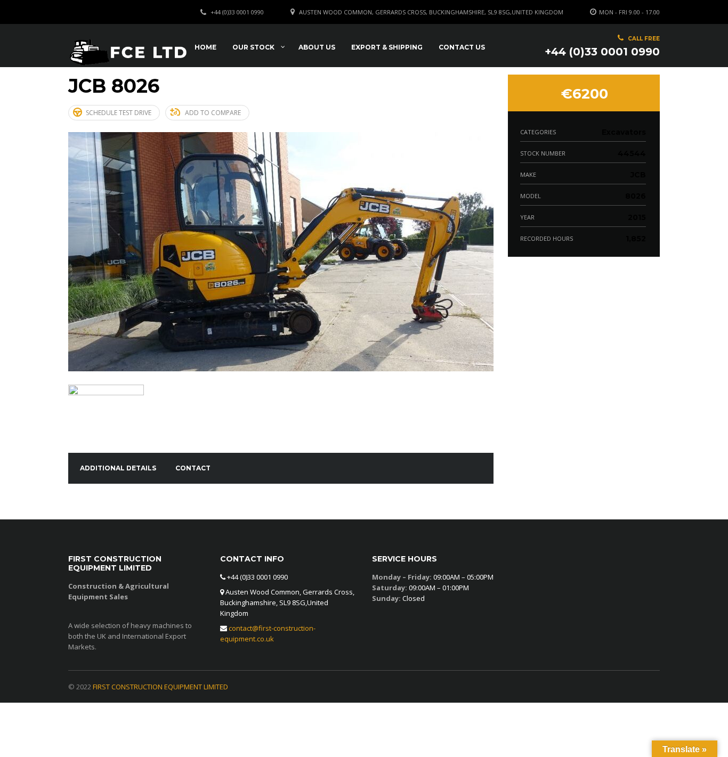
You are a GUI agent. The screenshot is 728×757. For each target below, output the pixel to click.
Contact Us (462, 47)
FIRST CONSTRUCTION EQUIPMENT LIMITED (160, 686)
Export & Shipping (387, 47)
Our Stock (253, 47)
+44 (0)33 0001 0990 (237, 12)
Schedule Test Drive (118, 112)
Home (205, 47)
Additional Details (118, 468)
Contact (193, 468)
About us (316, 47)
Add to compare (213, 112)
